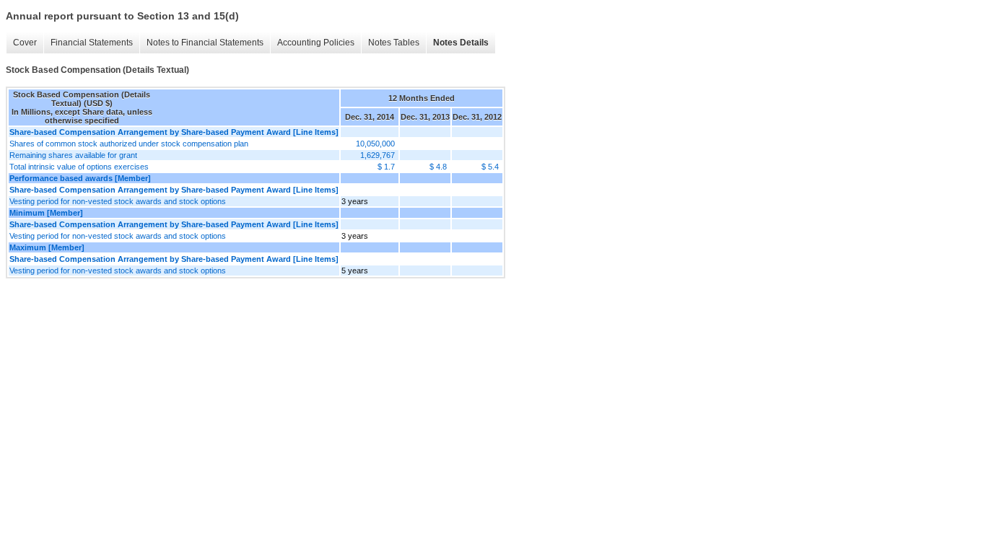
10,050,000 (375, 143)
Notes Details (461, 43)
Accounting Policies (315, 43)
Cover (25, 43)
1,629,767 (377, 155)
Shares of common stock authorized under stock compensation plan (128, 143)
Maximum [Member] (46, 247)
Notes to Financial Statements (205, 43)
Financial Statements (92, 43)
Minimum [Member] (46, 212)
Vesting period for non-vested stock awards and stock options (117, 201)
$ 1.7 (386, 166)
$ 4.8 (438, 166)
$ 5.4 (490, 166)
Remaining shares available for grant (73, 155)
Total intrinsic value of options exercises (79, 166)
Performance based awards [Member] (80, 178)
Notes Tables (393, 43)
